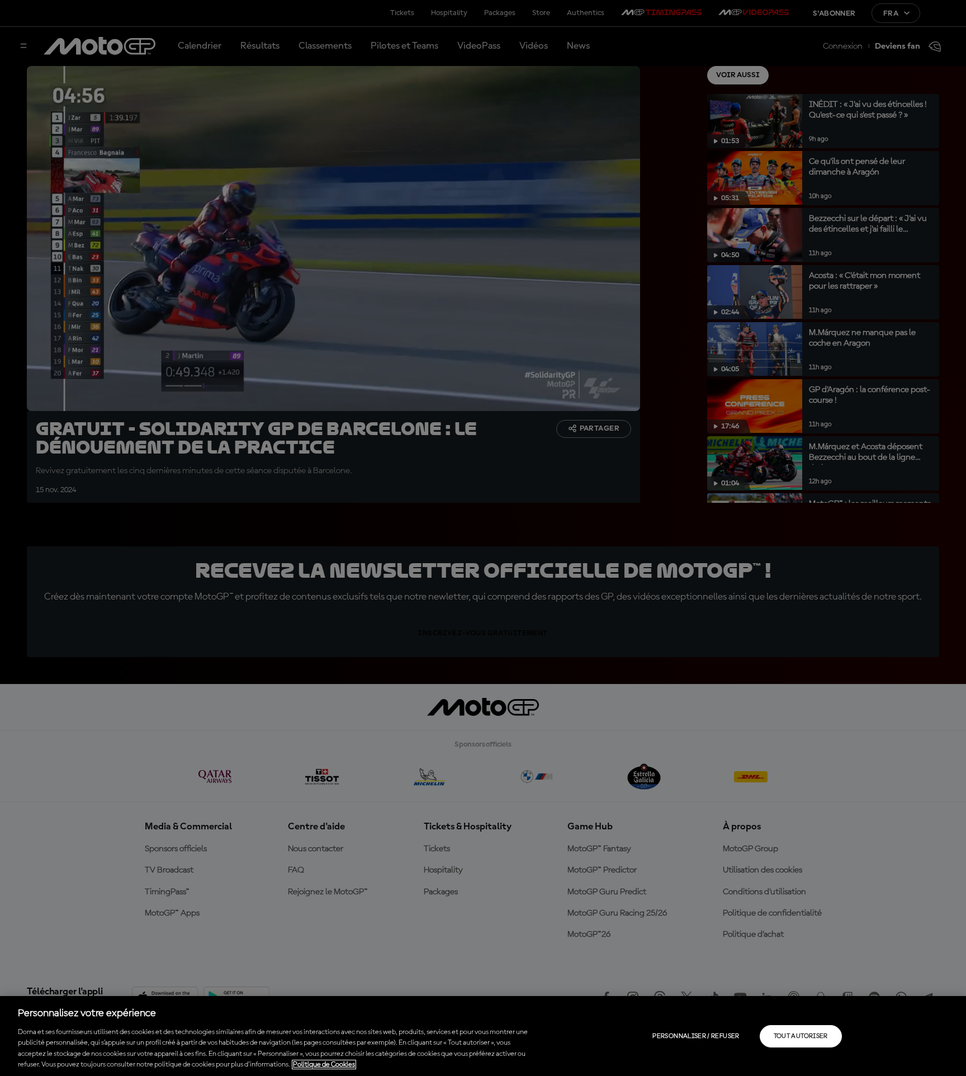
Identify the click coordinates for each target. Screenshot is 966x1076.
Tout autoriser (801, 1036)
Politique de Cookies (324, 1064)
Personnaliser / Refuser (695, 1036)
